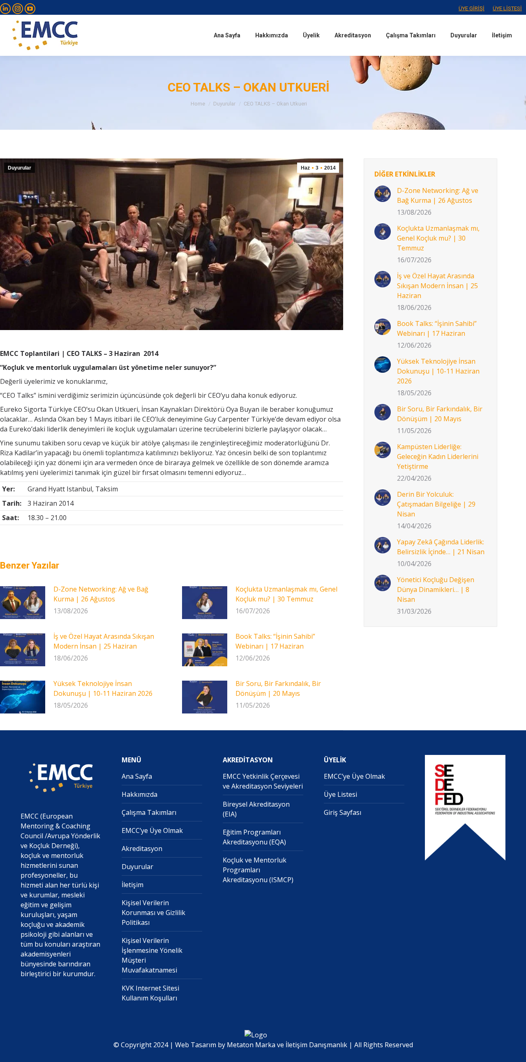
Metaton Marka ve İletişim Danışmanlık (287, 1044)
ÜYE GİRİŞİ (471, 8)
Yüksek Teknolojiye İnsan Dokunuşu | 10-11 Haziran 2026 (102, 688)
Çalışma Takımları (149, 812)
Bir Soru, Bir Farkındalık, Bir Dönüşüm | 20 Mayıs (278, 688)
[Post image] (22, 602)
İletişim (132, 884)
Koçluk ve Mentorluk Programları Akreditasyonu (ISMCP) (258, 870)
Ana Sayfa (137, 776)
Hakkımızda (139, 794)
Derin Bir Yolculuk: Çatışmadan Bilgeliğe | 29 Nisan (436, 504)
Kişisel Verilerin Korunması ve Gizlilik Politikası (153, 912)
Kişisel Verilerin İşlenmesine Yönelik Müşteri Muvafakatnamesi (152, 955)
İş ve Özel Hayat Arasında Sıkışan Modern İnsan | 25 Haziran (103, 641)
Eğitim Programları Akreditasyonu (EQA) (254, 837)
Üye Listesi (340, 794)
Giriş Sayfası (342, 812)
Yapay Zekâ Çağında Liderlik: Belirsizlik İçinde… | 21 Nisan (440, 546)
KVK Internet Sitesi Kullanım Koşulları (150, 993)
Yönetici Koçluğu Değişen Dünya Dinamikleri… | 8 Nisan (435, 589)
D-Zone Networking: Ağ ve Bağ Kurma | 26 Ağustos (100, 594)
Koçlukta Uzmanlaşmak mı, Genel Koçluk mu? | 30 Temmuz (286, 594)
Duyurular (19, 168)
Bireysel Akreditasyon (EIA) (256, 809)
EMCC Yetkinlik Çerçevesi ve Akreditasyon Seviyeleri (263, 781)
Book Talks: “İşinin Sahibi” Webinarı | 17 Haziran (275, 641)
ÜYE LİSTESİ (507, 8)
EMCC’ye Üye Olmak (152, 830)
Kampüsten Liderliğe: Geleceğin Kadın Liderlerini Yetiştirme (437, 456)
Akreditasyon (142, 848)
